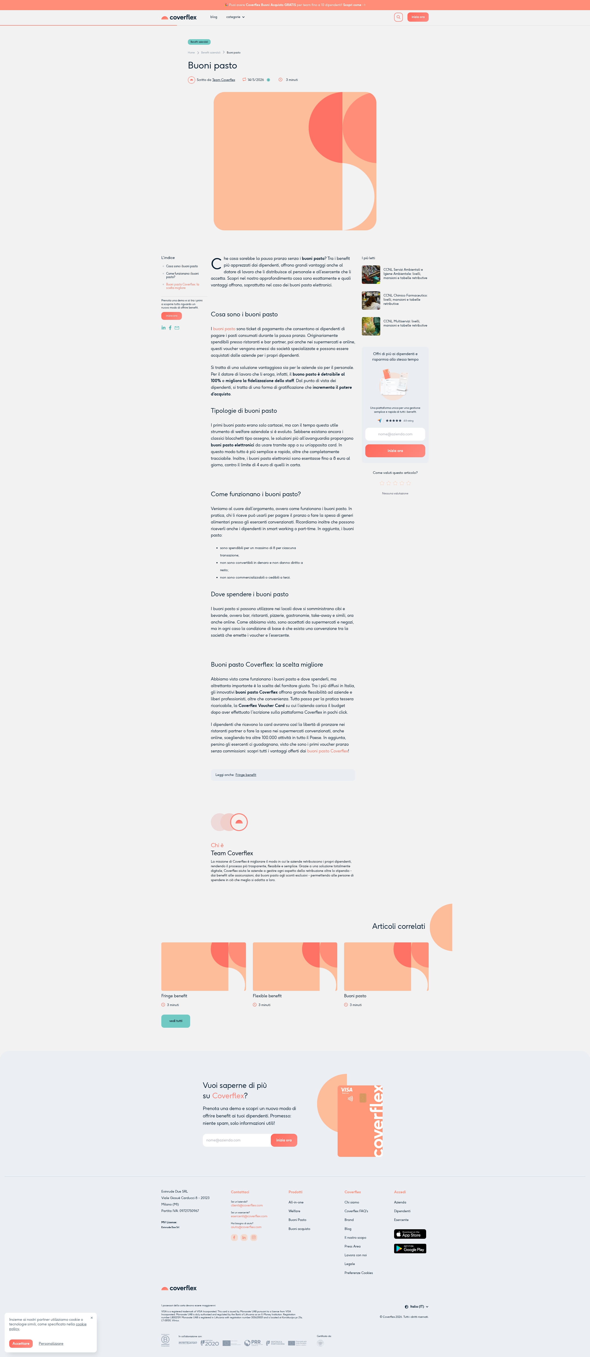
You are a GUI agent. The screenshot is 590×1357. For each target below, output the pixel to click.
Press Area (353, 1246)
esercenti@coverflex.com (249, 1216)
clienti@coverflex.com (247, 1205)
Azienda (400, 1202)
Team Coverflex (223, 80)
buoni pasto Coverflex (327, 751)
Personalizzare (51, 1343)
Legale (350, 1264)
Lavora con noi (356, 1255)
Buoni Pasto (297, 1220)
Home (191, 52)
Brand (349, 1220)
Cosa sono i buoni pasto (182, 266)
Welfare (294, 1211)
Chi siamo (352, 1202)
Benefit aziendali (199, 42)
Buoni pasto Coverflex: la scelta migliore (182, 286)
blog (213, 17)
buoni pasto (224, 328)
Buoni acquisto (299, 1229)
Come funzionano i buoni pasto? (182, 275)
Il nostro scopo (355, 1238)
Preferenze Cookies (359, 1273)
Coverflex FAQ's (356, 1211)
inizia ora (418, 17)
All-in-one (296, 1202)
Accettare (21, 1343)
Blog (348, 1229)
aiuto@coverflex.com (246, 1227)
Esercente (401, 1220)
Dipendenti (402, 1211)
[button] (236, 17)
